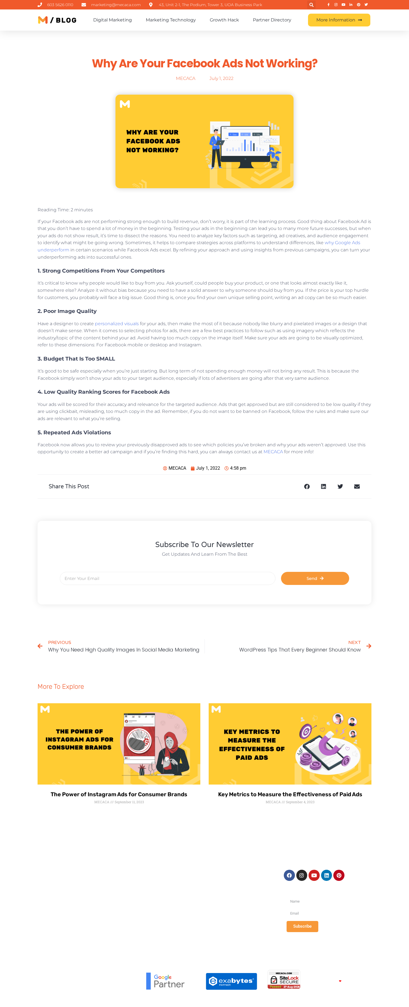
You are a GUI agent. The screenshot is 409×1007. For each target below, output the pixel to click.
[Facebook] (289, 875)
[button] (311, 5)
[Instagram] (301, 875)
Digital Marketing (112, 20)
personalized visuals (117, 323)
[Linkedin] (326, 875)
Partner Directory (272, 20)
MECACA (273, 451)
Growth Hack (224, 20)
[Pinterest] (338, 875)
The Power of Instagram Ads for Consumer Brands (119, 794)
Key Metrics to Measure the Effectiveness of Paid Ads (290, 794)
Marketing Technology (171, 20)
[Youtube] (314, 875)
